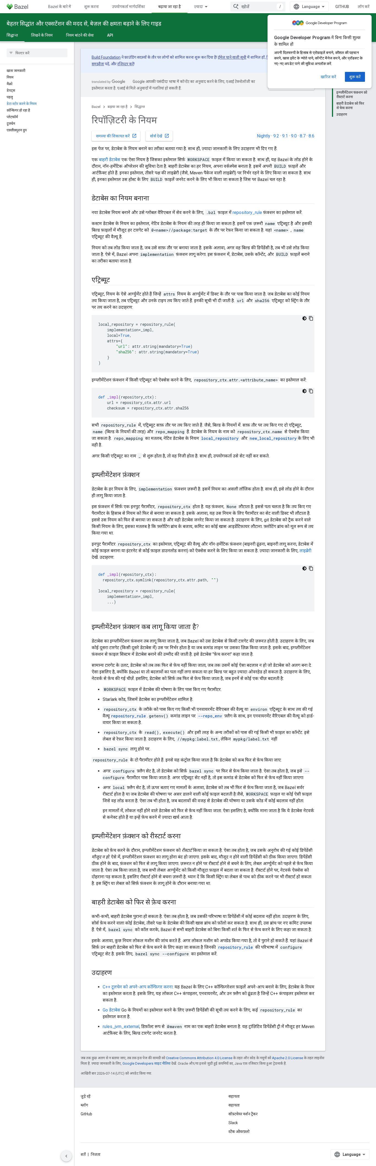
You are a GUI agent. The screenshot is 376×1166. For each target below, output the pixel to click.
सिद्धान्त (12, 35)
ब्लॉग (84, 1105)
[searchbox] (37, 52)
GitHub (342, 6)
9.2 (276, 136)
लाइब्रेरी (305, 550)
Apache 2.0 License (287, 1058)
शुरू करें (355, 77)
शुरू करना (91, 6)
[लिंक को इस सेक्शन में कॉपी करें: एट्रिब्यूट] (115, 280)
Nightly (263, 136)
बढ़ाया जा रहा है (169, 6)
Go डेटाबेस (111, 1010)
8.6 (311, 136)
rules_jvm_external (121, 1026)
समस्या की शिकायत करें (116, 135)
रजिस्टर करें (125, 64)
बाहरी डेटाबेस (109, 159)
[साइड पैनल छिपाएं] (66, 1156)
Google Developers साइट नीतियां (146, 1063)
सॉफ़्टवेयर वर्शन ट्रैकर (243, 1114)
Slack (233, 1123)
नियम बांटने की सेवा (80, 35)
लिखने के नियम (42, 35)
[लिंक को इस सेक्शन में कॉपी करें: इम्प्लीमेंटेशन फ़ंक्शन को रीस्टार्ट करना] (186, 836)
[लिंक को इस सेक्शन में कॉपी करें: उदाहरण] (117, 973)
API (110, 35)
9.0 (294, 136)
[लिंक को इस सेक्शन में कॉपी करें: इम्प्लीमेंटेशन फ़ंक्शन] (145, 475)
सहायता (234, 1105)
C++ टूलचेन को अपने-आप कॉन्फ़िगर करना (138, 986)
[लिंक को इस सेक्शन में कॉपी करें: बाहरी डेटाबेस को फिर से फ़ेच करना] (181, 902)
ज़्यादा (198, 6)
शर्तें (83, 1154)
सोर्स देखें (159, 135)
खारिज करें (328, 77)
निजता (95, 1154)
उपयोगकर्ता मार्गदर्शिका (128, 6)
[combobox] (257, 7)
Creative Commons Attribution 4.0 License (199, 1058)
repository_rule (247, 212)
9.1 (285, 136)
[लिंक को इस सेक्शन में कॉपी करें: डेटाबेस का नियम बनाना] (154, 199)
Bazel (96, 107)
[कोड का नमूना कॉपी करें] (311, 318)
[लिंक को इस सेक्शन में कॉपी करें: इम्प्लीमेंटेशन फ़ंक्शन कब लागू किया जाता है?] (203, 627)
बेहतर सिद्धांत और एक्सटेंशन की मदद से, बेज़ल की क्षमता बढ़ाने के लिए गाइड (84, 23)
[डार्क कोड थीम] (304, 318)
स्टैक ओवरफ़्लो (239, 1131)
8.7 (303, 136)
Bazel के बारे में (59, 6)
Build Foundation (106, 57)
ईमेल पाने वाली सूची (232, 57)
